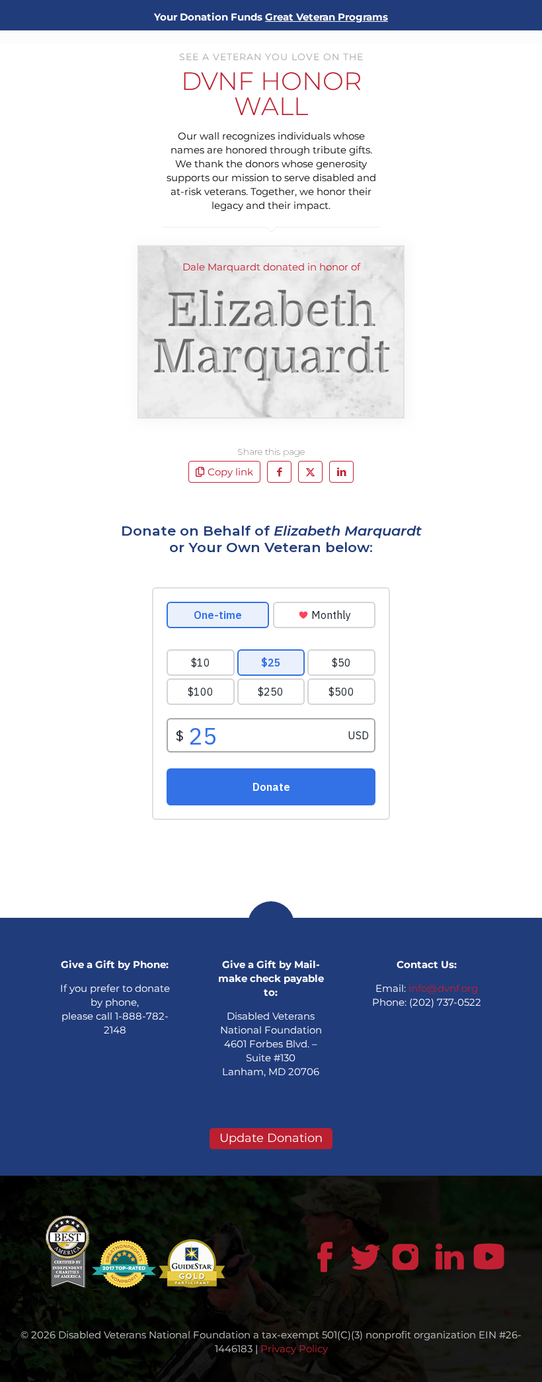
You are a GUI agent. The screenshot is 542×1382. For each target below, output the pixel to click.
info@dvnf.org (443, 988)
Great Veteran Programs (326, 17)
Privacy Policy (294, 1348)
